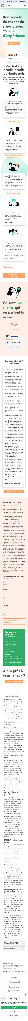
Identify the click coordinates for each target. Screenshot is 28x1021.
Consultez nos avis (14, 329)
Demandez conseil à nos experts (14, 491)
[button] (26, 994)
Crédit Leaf (10, 401)
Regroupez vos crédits (14, 121)
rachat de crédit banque (10, 81)
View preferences (14, 1015)
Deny (14, 1011)
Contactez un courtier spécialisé (11, 621)
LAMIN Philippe (14, 336)
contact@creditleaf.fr (21, 1)
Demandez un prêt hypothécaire (10, 266)
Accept (14, 1007)
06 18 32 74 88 (8, 1)
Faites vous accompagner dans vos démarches (14, 275)
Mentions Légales (14, 1019)
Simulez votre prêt (14, 43)
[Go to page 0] (11, 351)
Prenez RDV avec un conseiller (14, 681)
